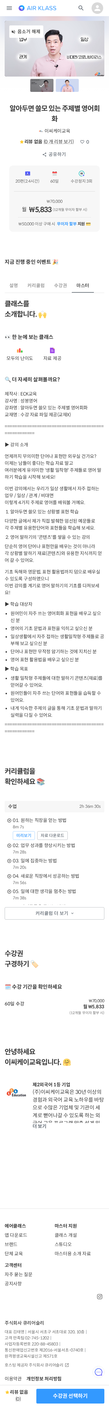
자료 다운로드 (52, 835)
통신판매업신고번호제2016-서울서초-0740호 (44, 1350)
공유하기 (57, 154)
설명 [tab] (13, 286)
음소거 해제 (28, 32)
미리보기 (23, 835)
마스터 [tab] (83, 286)
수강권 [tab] (60, 286)
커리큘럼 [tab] (36, 286)
